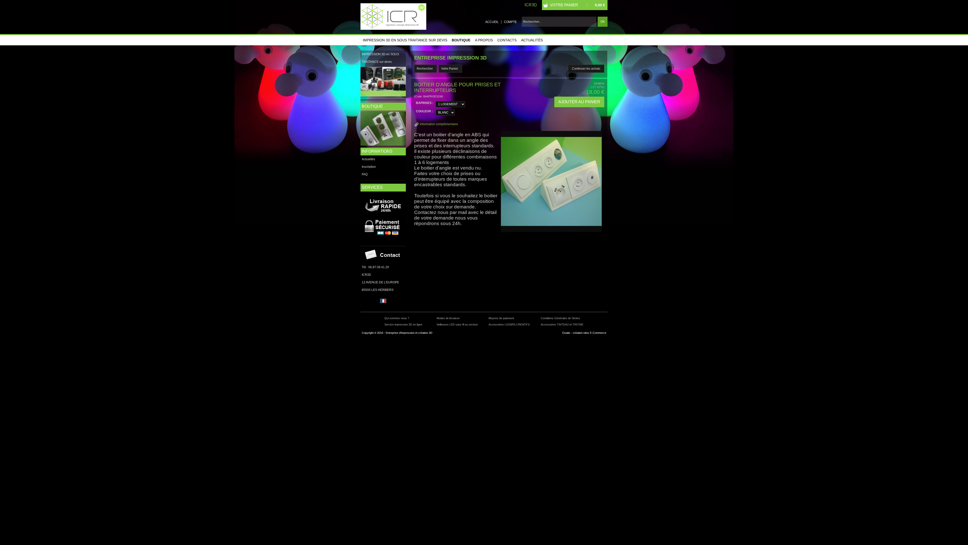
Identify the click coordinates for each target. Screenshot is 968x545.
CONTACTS (507, 40)
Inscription (369, 167)
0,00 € (600, 5)
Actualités (532, 40)
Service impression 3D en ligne (403, 324)
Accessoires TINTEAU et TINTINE (562, 324)
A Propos (484, 40)
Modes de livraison (448, 318)
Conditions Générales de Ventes (560, 318)
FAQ (365, 174)
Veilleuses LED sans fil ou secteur (457, 324)
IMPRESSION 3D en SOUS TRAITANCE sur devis (405, 40)
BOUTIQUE (372, 106)
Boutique (461, 40)
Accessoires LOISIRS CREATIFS (509, 324)
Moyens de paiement (501, 318)
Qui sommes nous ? (396, 318)
